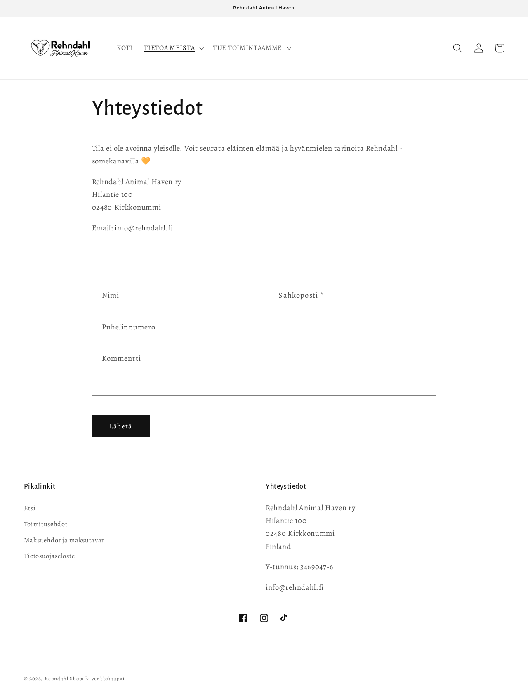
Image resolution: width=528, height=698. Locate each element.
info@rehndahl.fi (144, 227)
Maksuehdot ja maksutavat (64, 540)
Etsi (30, 508)
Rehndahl (56, 678)
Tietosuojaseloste (49, 556)
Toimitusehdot (46, 524)
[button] (172, 48)
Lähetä (120, 426)
